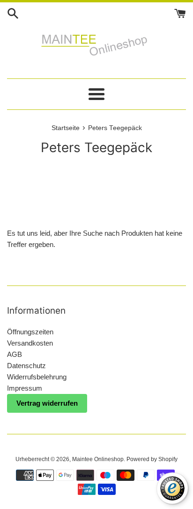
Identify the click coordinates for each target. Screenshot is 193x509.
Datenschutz (26, 366)
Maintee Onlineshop (98, 459)
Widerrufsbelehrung (37, 377)
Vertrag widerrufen (47, 403)
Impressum (24, 388)
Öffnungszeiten (30, 332)
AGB (14, 354)
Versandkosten (30, 343)
